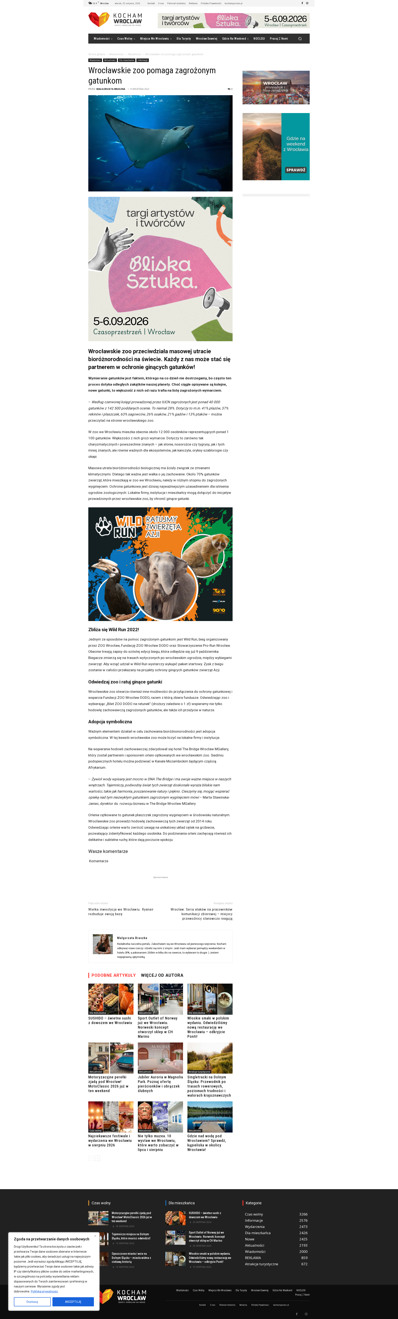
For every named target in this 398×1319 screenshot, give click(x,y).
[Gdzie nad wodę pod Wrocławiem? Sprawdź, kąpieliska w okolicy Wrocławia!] (210, 1117)
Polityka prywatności (44, 1291)
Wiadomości (116, 54)
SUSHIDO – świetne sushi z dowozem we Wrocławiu (110, 1020)
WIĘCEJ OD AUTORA (162, 975)
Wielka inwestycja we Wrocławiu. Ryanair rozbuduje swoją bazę (121, 911)
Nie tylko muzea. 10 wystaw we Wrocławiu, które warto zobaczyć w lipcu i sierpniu (158, 1143)
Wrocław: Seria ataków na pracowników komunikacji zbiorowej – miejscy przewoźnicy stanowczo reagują (202, 914)
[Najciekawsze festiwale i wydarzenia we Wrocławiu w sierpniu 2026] (110, 1117)
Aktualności (134, 54)
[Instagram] (307, 3)
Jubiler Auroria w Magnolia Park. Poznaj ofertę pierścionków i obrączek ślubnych (160, 1084)
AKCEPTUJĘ (73, 1301)
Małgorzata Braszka (110, 88)
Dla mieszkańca (126, 60)
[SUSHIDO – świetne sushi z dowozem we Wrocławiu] (110, 999)
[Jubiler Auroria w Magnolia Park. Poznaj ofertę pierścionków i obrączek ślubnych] (160, 1058)
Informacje (143, 60)
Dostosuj (32, 1301)
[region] (54, 1271)
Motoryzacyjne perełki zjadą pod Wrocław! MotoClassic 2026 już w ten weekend (108, 1084)
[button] (300, 39)
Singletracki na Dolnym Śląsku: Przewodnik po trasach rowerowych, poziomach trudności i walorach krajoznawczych (209, 1086)
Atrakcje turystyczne (199, 1071)
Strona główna (96, 54)
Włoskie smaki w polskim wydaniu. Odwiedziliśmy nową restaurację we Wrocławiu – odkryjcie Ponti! (208, 1027)
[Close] (95, 1235)
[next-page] (97, 1158)
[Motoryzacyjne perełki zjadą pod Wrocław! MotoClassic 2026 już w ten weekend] (110, 1058)
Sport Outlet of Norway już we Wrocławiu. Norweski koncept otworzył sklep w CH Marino (158, 1027)
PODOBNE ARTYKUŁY (114, 975)
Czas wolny (95, 1130)
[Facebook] (302, 3)
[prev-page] (90, 1158)
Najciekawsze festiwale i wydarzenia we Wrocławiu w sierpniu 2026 (110, 1140)
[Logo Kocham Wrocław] (121, 1296)
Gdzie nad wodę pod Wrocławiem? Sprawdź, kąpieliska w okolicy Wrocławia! (206, 1143)
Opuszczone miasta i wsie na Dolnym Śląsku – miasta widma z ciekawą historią (131, 1257)
